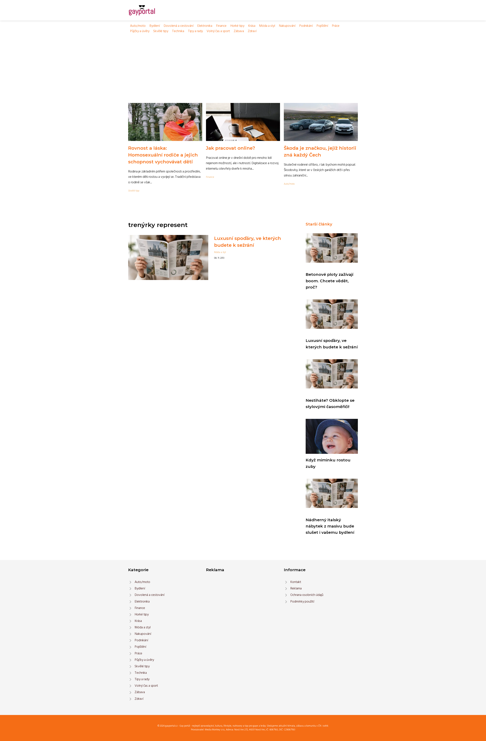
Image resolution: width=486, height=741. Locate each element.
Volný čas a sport (218, 31)
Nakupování (287, 26)
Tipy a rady (195, 31)
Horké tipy (237, 26)
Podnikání (306, 26)
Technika (178, 31)
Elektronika (204, 26)
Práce (335, 26)
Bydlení (154, 26)
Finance (221, 26)
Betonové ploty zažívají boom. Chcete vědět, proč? (329, 280)
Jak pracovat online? (230, 148)
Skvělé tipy (160, 31)
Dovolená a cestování (178, 26)
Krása (251, 26)
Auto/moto (138, 26)
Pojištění (322, 26)
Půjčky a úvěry (139, 31)
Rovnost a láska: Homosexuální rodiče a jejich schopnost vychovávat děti (163, 154)
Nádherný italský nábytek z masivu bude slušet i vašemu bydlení (330, 526)
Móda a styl (267, 26)
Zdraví (252, 31)
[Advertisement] (243, 62)
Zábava (239, 31)
